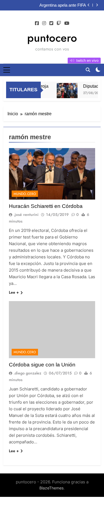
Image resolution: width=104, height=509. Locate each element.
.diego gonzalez (27, 373)
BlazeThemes (51, 488)
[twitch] (59, 23)
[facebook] (36, 23)
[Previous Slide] (88, 5)
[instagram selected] (44, 23)
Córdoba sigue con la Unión (42, 365)
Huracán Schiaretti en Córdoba (46, 206)
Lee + (14, 292)
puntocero (52, 38)
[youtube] (67, 23)
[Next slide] (97, 5)
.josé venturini (26, 214)
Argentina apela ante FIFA (62, 5)
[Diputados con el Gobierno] (65, 90)
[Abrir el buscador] (88, 70)
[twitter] (51, 23)
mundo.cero (25, 193)
